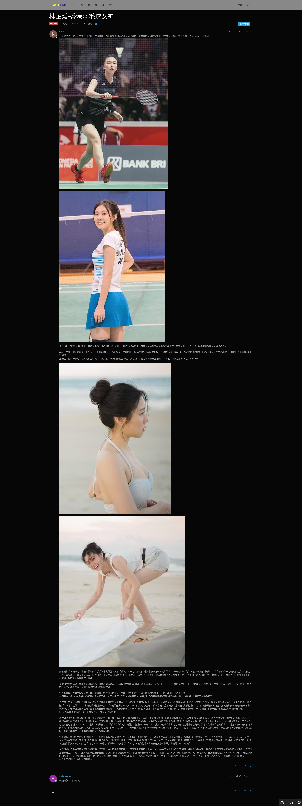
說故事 (55, 24)
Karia (61, 32)
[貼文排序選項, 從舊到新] (234, 24)
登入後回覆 (244, 24)
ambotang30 (65, 776)
